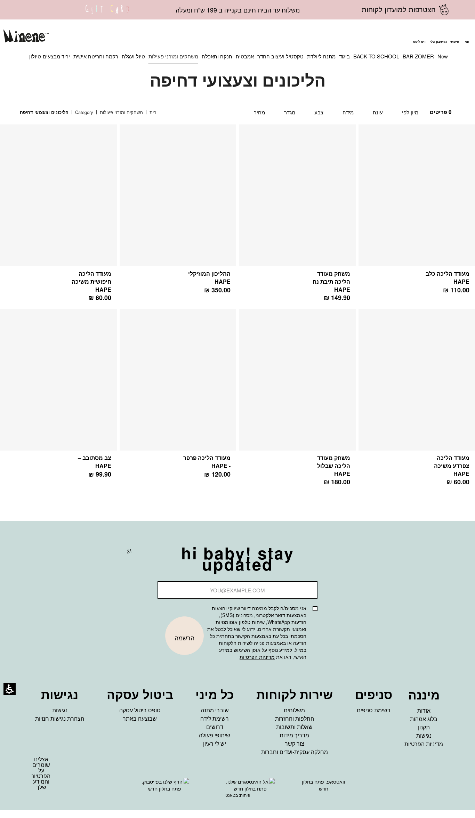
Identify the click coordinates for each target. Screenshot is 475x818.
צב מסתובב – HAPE (94, 462)
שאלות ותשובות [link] (294, 727)
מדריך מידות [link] (294, 735)
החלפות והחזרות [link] (294, 718)
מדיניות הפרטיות (257, 656)
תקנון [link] (424, 727)
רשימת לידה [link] (214, 718)
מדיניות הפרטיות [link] (423, 744)
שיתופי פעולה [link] (214, 735)
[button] (454, 37)
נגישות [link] (424, 735)
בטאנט (231, 795)
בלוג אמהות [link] (423, 719)
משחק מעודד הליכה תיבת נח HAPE (331, 281)
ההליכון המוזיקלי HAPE (209, 277)
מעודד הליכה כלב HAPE (447, 277)
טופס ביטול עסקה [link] (139, 710)
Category (83, 112)
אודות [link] (423, 710)
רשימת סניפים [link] (374, 710)
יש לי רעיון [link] (214, 743)
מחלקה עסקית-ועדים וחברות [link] (294, 752)
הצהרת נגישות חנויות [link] (59, 718)
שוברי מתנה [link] (215, 710)
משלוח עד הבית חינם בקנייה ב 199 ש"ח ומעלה (238, 9)
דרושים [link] (214, 727)
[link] (107, 13)
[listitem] (297, 216)
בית (152, 112)
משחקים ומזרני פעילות (120, 112)
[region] (93, 112)
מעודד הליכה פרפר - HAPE (207, 462)
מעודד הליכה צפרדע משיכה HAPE (451, 466)
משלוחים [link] (294, 710)
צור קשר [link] (294, 743)
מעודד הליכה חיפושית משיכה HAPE (91, 281)
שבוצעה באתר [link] (140, 718)
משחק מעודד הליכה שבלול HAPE (333, 466)
